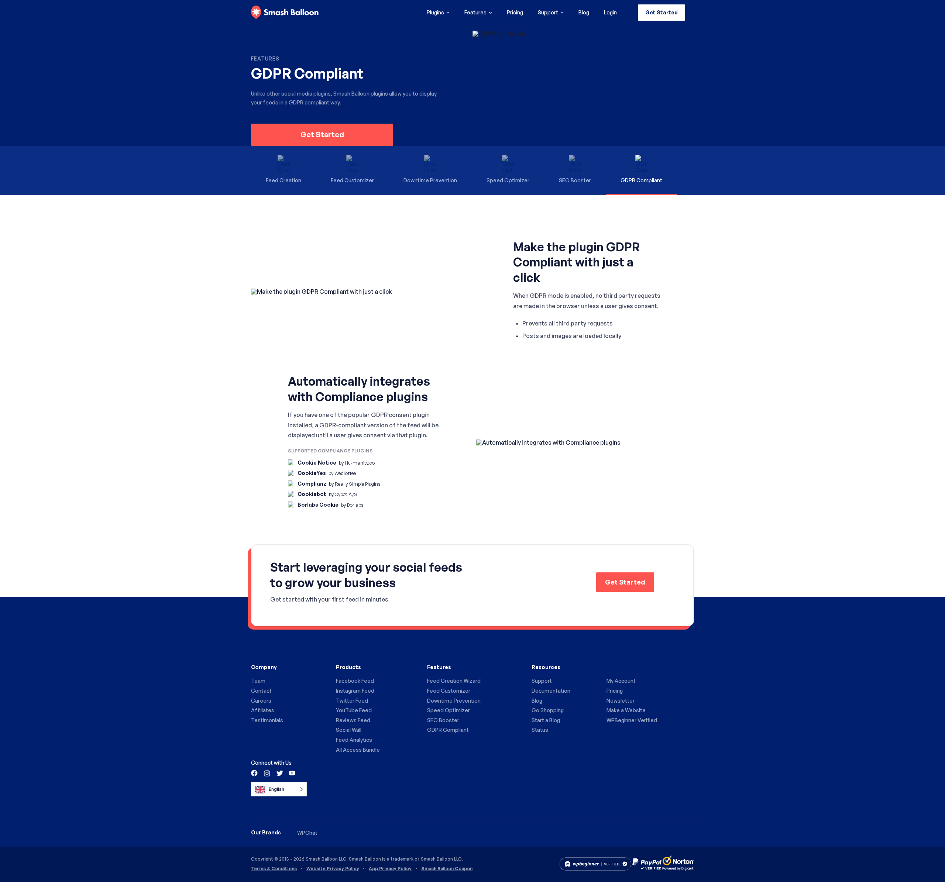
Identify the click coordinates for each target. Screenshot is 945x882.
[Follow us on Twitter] (279, 772)
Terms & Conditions (274, 868)
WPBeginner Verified (631, 720)
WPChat (307, 833)
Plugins (435, 12)
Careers (261, 700)
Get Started (661, 12)
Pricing (515, 12)
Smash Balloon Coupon (446, 868)
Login (610, 12)
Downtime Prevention (454, 700)
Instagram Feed (355, 691)
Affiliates (262, 710)
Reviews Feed (353, 720)
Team (258, 681)
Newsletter (620, 700)
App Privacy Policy (390, 868)
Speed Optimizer (448, 710)
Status (540, 730)
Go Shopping (548, 710)
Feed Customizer (448, 691)
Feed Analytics (354, 740)
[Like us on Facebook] (254, 772)
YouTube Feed (354, 710)
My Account (621, 681)
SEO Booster (443, 720)
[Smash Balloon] (285, 13)
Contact (261, 691)
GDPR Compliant (448, 730)
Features (475, 12)
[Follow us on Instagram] (267, 772)
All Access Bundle (358, 750)
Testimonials (267, 720)
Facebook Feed (355, 681)
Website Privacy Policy (332, 868)
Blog (583, 12)
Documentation (551, 691)
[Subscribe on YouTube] (291, 772)
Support (548, 12)
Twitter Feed (352, 700)
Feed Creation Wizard (454, 681)
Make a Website (626, 710)
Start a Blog (546, 720)
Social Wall (348, 730)
